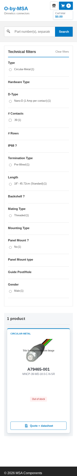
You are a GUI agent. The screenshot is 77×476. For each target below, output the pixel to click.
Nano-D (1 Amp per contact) (32, 100)
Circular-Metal (24, 69)
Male (18, 290)
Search (64, 31)
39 (17, 120)
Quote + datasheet (41, 425)
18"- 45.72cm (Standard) (30, 183)
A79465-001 (38, 369)
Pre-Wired (21, 164)
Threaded (21, 215)
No (17, 246)
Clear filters (62, 51)
